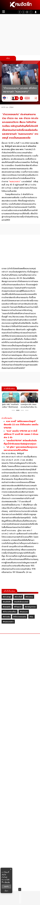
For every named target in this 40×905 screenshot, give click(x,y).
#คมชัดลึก (7, 602)
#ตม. (31, 616)
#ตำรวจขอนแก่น (19, 616)
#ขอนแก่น (7, 606)
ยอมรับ (6, 886)
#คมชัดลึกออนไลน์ (21, 602)
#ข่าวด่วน (29, 597)
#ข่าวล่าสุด (7, 597)
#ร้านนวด (17, 606)
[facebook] (19, 12)
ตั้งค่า (6, 891)
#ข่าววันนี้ (18, 597)
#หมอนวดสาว (8, 621)
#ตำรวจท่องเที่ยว (9, 611)
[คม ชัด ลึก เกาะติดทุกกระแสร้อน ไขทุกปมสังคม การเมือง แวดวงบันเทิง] (20, 5)
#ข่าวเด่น (6, 616)
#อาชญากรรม (30, 606)
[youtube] (27, 12)
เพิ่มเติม (7, 882)
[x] (23, 12)
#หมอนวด (24, 611)
